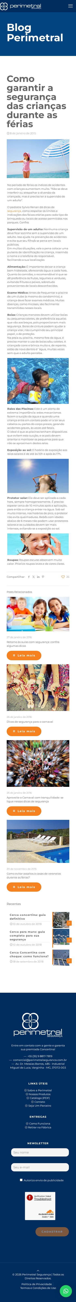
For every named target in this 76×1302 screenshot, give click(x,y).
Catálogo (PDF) (40, 1098)
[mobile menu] (70, 6)
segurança (14, 211)
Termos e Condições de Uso (38, 1288)
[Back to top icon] (38, 1270)
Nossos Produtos (39, 1094)
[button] (66, 1291)
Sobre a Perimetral (39, 1090)
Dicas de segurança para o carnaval (30, 721)
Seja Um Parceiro (39, 1105)
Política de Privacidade (36, 1284)
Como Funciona (39, 1123)
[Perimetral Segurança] (20, 6)
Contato (39, 1101)
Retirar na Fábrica (39, 1127)
